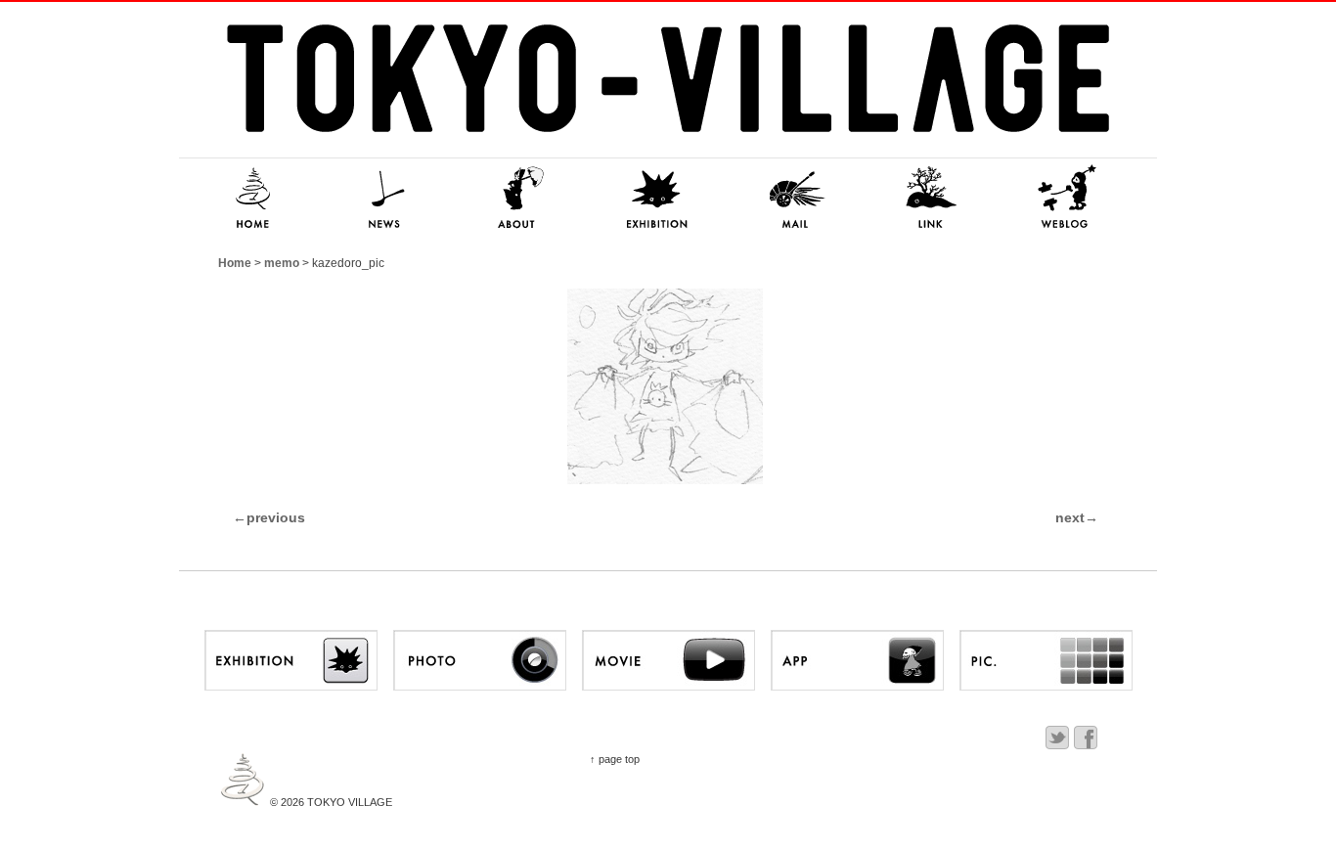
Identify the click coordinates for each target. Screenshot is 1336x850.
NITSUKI (1069, 198)
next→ (1076, 517)
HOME (247, 198)
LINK (932, 198)
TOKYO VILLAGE (348, 802)
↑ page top (615, 759)
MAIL (795, 198)
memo (281, 263)
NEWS (384, 198)
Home (234, 263)
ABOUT (521, 198)
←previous (269, 517)
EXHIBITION (658, 198)
